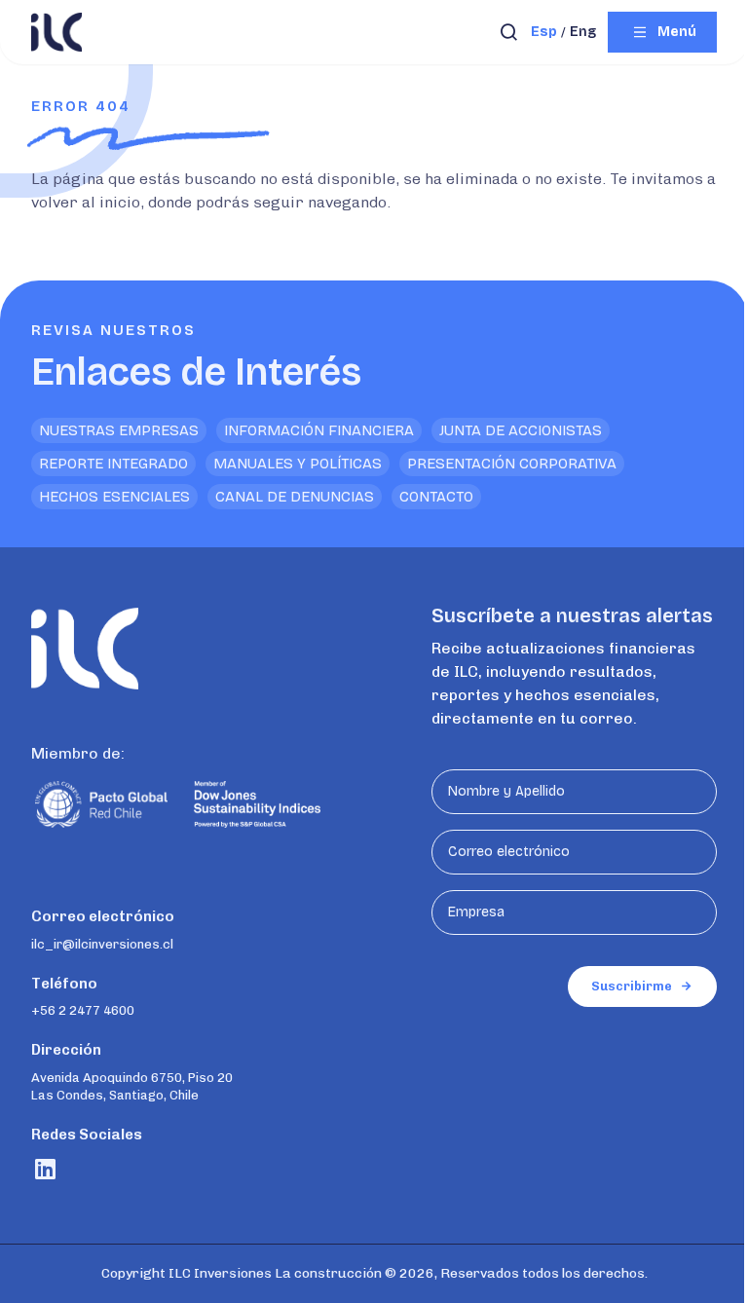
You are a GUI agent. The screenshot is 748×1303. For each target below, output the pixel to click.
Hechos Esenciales (114, 496)
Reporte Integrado (113, 463)
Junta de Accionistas (520, 430)
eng (583, 31)
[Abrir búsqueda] (509, 32)
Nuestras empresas (119, 430)
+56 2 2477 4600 (82, 1010)
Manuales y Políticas (297, 463)
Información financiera (319, 430)
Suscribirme (631, 986)
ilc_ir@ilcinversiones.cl (102, 944)
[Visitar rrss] (45, 1169)
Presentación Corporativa (512, 463)
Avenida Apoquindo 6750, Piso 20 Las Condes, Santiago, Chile (132, 1086)
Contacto (436, 496)
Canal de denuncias (294, 496)
